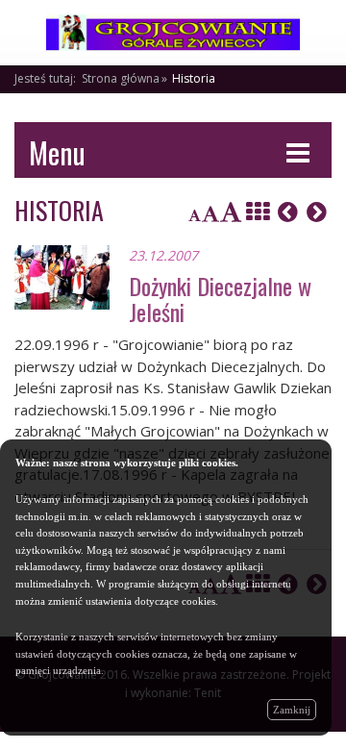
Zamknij (291, 709)
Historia (193, 78)
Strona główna (121, 78)
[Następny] (317, 211)
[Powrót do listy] (257, 211)
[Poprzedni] (288, 211)
